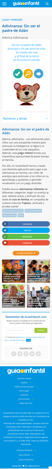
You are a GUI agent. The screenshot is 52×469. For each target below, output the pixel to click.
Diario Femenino (26, 459)
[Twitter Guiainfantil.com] (32, 354)
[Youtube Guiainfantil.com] (38, 354)
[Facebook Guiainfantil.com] (14, 354)
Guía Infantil (24, 455)
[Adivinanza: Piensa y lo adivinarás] (38, 73)
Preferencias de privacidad (26, 337)
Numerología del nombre (13, 210)
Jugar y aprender (12, 19)
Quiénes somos (24, 378)
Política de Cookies (18, 340)
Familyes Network (24, 450)
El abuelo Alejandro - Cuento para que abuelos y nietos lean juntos (13, 277)
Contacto (24, 395)
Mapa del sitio (26, 403)
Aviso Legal (24, 390)
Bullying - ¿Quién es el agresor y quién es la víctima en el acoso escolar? (38, 302)
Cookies (24, 382)
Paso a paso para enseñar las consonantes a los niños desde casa (37, 277)
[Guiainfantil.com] (26, 5)
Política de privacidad (24, 386)
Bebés (20, 215)
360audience (34, 466)
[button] (7, 5)
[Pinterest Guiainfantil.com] (20, 354)
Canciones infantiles (33, 210)
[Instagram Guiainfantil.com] (26, 354)
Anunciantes (24, 399)
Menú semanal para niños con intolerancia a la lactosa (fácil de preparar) (13, 301)
